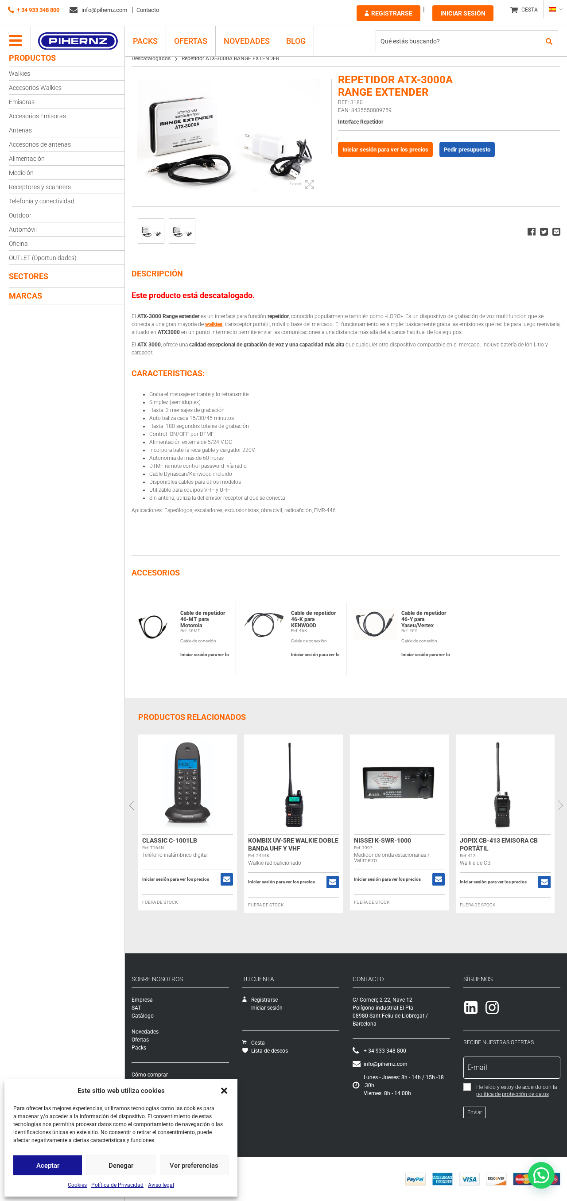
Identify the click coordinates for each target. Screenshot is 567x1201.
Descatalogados (151, 58)
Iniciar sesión (462, 13)
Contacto (147, 10)
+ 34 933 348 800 (38, 10)
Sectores (28, 276)
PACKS (145, 41)
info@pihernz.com (103, 10)
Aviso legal (161, 1185)
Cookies (77, 1185)
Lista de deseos (269, 1051)
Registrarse (391, 13)
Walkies (19, 73)
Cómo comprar (150, 1075)
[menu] (15, 41)
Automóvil (23, 229)
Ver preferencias (194, 1166)
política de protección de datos (512, 1094)
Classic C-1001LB (169, 840)
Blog (296, 41)
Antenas (20, 130)
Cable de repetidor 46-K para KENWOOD (313, 619)
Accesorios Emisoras (37, 116)
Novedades (247, 41)
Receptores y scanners (40, 186)
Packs (139, 1048)
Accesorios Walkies (35, 87)
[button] (224, 1090)
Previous (131, 805)
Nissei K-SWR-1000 (382, 840)
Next (560, 805)
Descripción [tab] (157, 273)
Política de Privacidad (117, 1185)
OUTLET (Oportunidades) (43, 257)
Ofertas (190, 41)
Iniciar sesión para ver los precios (385, 149)
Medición (21, 172)
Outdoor (20, 215)
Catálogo (143, 1016)
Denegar (121, 1166)
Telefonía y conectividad (41, 201)
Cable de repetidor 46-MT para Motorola (202, 619)
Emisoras (22, 101)
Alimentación (27, 158)
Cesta (258, 1043)
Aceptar (47, 1166)
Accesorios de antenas (40, 144)
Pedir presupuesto (467, 149)
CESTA (529, 10)
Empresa (142, 1000)
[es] (555, 9)
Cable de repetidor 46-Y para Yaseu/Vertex (423, 619)
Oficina (18, 243)
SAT (136, 1008)
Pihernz (77, 41)
